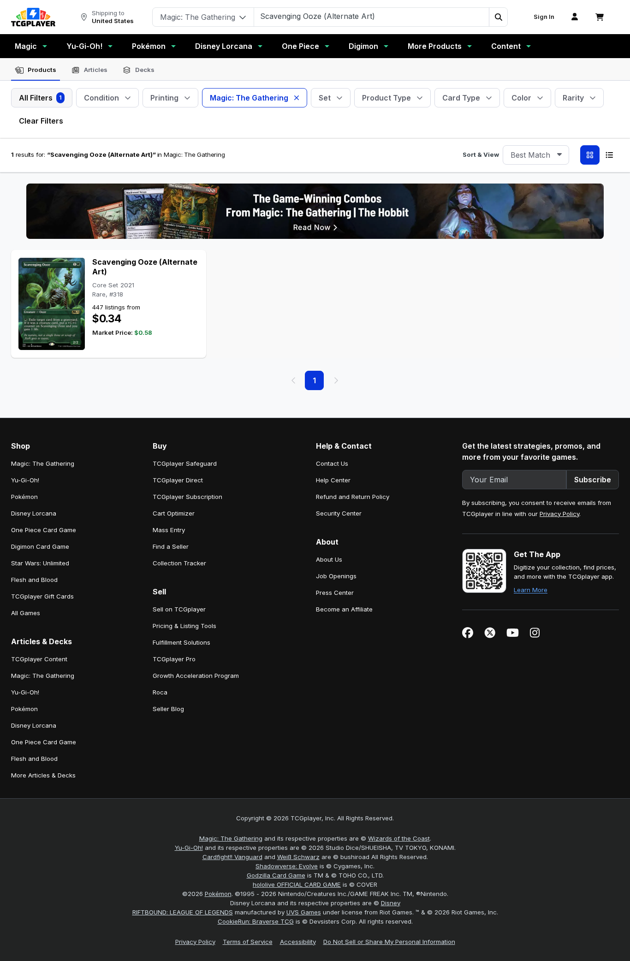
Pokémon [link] (24, 496)
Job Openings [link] (336, 576)
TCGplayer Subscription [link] (187, 496)
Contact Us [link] (332, 463)
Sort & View (481, 154)
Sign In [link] (544, 16)
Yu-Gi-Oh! (84, 46)
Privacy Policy (559, 513)
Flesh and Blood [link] (34, 579)
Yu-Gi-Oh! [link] (25, 480)
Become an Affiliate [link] (344, 609)
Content (506, 46)
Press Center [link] (335, 592)
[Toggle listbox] (559, 155)
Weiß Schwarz (298, 856)
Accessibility (298, 941)
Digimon (363, 46)
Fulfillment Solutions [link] (181, 642)
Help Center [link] (333, 480)
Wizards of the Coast (399, 838)
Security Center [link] (339, 513)
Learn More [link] (530, 589)
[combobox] (536, 155)
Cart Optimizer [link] (174, 513)
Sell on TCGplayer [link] (179, 609)
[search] (371, 16)
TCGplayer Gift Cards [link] (42, 596)
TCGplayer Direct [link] (178, 480)
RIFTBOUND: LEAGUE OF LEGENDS (182, 912)
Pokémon (149, 46)
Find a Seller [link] (171, 546)
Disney (390, 903)
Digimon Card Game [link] (40, 546)
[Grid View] (590, 155)
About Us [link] (329, 559)
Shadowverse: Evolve (287, 866)
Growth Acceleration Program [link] (196, 675)
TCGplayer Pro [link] (174, 659)
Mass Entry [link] (169, 530)
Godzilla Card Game (276, 875)
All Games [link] (25, 613)
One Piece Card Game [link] (43, 530)
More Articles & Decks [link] (43, 775)
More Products (435, 46)
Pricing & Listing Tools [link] (184, 625)
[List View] (609, 155)
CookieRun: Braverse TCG (256, 921)
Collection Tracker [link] (179, 563)
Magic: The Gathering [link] (42, 463)
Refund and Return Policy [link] (352, 496)
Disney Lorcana (223, 46)
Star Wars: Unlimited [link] (40, 563)
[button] (498, 17)
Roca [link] (160, 692)
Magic (26, 46)
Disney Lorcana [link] (33, 513)
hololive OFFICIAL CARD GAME (297, 884)
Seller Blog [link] (168, 708)
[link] (33, 17)
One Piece (300, 46)
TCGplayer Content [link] (39, 659)
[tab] (35, 70)
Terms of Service (248, 941)
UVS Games (303, 912)
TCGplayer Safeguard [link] (185, 463)
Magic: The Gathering (230, 838)
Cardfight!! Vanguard (232, 856)
